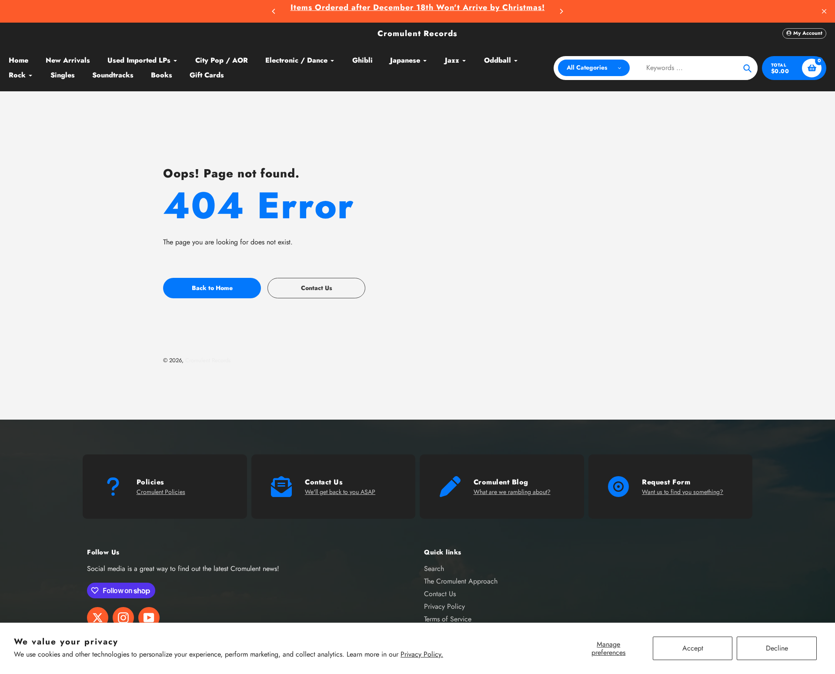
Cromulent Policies (161, 491)
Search (434, 569)
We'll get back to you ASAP (340, 491)
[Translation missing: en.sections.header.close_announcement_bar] (824, 11)
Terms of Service (447, 619)
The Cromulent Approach (461, 581)
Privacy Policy (444, 606)
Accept (692, 648)
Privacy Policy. (422, 654)
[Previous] (274, 11)
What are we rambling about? (512, 491)
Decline (777, 648)
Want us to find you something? (682, 491)
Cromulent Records (417, 33)
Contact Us (440, 594)
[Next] (561, 11)
